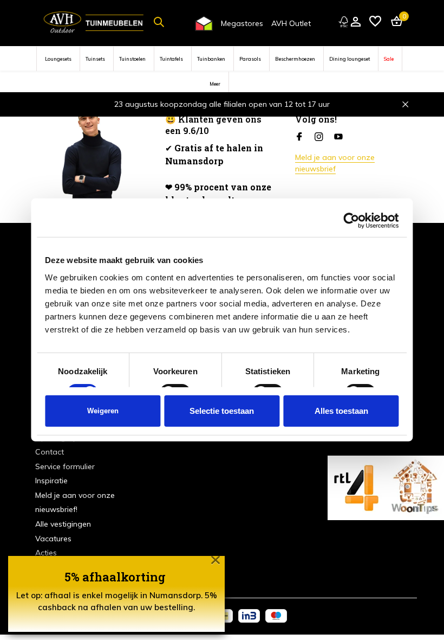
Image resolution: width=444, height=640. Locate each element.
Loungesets (58, 59)
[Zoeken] (159, 21)
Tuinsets (95, 59)
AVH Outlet (291, 23)
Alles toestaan (341, 410)
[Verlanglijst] (375, 22)
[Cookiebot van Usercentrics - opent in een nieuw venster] (351, 221)
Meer (215, 84)
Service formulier (65, 466)
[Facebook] (299, 137)
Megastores (242, 23)
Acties (46, 553)
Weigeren (103, 411)
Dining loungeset (349, 59)
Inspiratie (51, 480)
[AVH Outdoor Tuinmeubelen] (93, 21)
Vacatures (53, 538)
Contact (49, 452)
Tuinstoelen (132, 59)
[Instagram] (319, 137)
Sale (389, 59)
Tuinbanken (211, 59)
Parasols (250, 59)
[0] (394, 22)
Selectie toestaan (222, 410)
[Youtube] (338, 137)
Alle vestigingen (63, 524)
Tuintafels (171, 59)
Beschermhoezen (295, 59)
